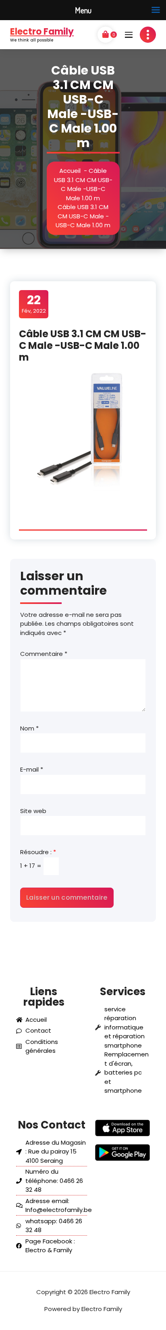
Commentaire (43, 653)
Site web (33, 811)
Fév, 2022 (34, 304)
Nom (29, 728)
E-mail (31, 769)
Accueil (70, 170)
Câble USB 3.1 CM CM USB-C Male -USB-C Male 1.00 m (83, 184)
